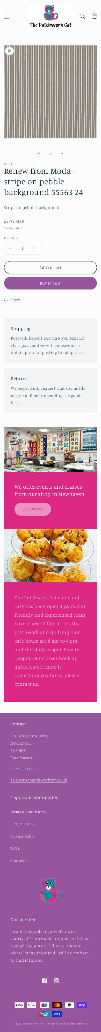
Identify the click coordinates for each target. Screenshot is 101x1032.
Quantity (11, 237)
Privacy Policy (22, 836)
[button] (7, 16)
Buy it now (50, 283)
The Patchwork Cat (32, 1023)
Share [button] (15, 300)
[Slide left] (39, 153)
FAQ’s (15, 848)
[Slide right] (62, 153)
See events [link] (33, 509)
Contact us (19, 860)
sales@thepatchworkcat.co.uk (38, 780)
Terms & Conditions (28, 812)
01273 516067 (23, 768)
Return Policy (22, 824)
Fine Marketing (78, 1023)
